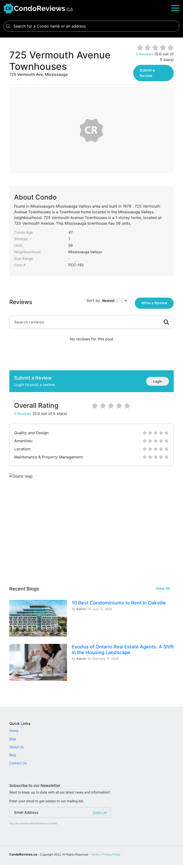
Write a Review (154, 303)
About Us (16, 747)
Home (13, 731)
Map (12, 739)
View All (163, 588)
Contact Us (18, 763)
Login (157, 381)
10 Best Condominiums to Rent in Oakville (119, 603)
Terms (95, 854)
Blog (12, 755)
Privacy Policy (111, 854)
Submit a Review (147, 73)
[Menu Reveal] (175, 8)
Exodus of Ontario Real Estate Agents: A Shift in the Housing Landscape (123, 649)
